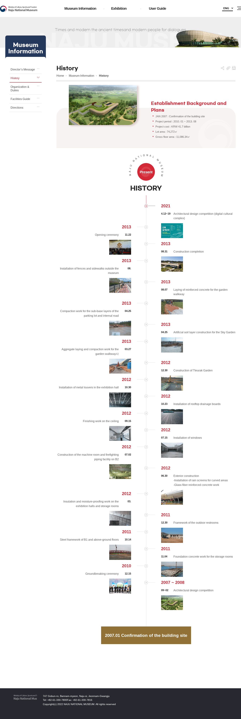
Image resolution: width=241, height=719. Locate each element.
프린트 (234, 68)
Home (60, 75)
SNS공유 (222, 68)
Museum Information (81, 75)
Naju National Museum (18, 9)
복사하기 (228, 68)
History (104, 75)
